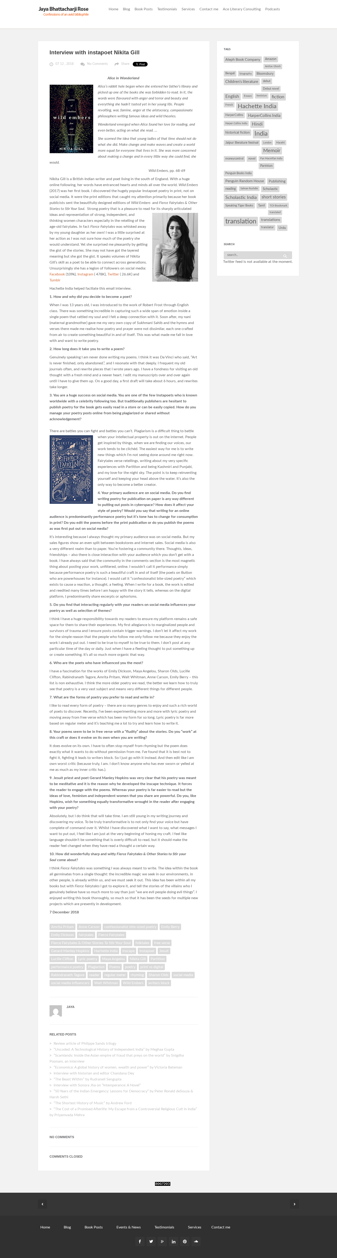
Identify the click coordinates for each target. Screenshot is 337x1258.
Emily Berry (170, 927)
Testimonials (167, 9)
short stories (274, 197)
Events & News (128, 1227)
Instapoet (147, 951)
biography (246, 73)
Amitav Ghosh (273, 66)
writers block (158, 983)
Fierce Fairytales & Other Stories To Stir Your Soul (91, 943)
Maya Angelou (113, 959)
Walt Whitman (106, 983)
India (261, 134)
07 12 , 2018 (64, 64)
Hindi (257, 124)
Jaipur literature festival (241, 142)
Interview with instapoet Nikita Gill (95, 52)
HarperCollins (234, 115)
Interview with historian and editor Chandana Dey (94, 1073)
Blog (126, 9)
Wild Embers (133, 983)
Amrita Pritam (62, 927)
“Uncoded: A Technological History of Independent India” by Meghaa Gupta (114, 1049)
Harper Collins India (236, 123)
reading (230, 188)
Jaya (70, 1007)
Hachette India (106, 951)
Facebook (57, 274)
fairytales (86, 935)
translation (240, 221)
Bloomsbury (265, 73)
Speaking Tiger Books (239, 205)
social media (183, 975)
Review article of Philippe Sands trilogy (85, 1043)
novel (251, 158)
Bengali (230, 73)
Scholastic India (241, 197)
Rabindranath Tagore (67, 975)
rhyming (137, 975)
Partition (158, 959)
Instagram (85, 274)
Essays (248, 95)
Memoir (271, 150)
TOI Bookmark (278, 205)
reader (94, 975)
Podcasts (272, 9)
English (232, 96)
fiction (278, 97)
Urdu (282, 228)
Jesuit (164, 951)
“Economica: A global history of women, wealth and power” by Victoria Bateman (118, 1067)
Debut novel (271, 88)
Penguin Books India (238, 173)
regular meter (115, 975)
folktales (142, 943)
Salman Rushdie (249, 188)
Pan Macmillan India (271, 158)
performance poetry (67, 967)
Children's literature (241, 82)
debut (267, 81)
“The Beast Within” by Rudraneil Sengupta (88, 1079)
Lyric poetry (87, 959)
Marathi (280, 142)
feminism (262, 95)
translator (267, 227)
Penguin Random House (244, 181)
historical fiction (237, 132)
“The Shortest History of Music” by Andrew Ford (93, 1103)
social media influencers (70, 983)
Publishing (277, 181)
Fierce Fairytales (111, 935)
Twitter (113, 274)
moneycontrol (234, 158)
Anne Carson (89, 927)
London (267, 142)
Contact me (208, 9)
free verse (162, 943)
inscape (128, 951)
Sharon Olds (158, 975)
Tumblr (55, 280)
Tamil (261, 205)
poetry (130, 967)
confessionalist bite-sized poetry (130, 927)
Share (125, 64)
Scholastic (270, 189)
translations (270, 220)
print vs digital (151, 967)
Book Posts (144, 9)
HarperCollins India (264, 116)
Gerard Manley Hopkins (70, 951)
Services (188, 9)
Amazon (270, 59)
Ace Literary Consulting (242, 9)
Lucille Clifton (62, 959)
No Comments (97, 64)
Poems (114, 967)
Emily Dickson (62, 935)
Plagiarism (96, 967)
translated (275, 212)
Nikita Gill (138, 959)
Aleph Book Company (242, 59)
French (229, 105)
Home (113, 9)
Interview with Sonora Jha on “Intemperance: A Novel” (97, 1085)
